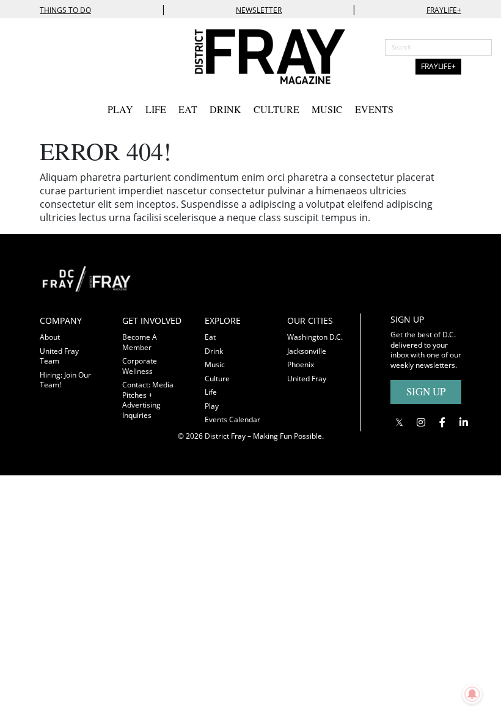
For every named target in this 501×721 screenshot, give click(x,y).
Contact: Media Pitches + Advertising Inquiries (148, 399)
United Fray (306, 378)
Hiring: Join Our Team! (65, 380)
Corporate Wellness (139, 366)
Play (120, 109)
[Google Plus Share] (421, 422)
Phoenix (300, 364)
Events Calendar (232, 419)
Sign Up (425, 391)
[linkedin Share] (463, 422)
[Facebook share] (442, 422)
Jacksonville (306, 351)
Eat (187, 109)
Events (374, 109)
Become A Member (139, 342)
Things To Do (65, 10)
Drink (225, 109)
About (50, 337)
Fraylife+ (443, 10)
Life (155, 109)
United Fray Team (59, 356)
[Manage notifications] (472, 694)
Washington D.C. (315, 337)
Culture (276, 109)
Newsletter (259, 10)
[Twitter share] (399, 422)
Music (327, 109)
